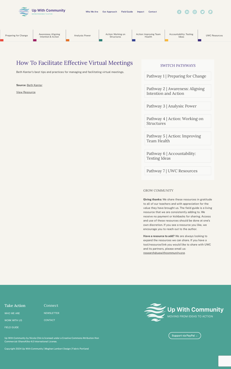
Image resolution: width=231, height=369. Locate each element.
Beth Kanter (34, 85)
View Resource (26, 92)
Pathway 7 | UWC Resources (172, 170)
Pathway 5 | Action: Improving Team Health (174, 138)
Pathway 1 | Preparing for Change (176, 76)
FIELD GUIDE (12, 327)
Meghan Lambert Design (58, 348)
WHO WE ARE (12, 313)
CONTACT (49, 320)
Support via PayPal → (185, 335)
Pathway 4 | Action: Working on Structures (175, 121)
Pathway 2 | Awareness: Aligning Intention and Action (175, 91)
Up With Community (48, 10)
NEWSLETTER (51, 313)
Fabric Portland (80, 348)
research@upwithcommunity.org (164, 252)
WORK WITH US (13, 320)
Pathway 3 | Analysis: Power (172, 105)
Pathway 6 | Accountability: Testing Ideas (171, 156)
